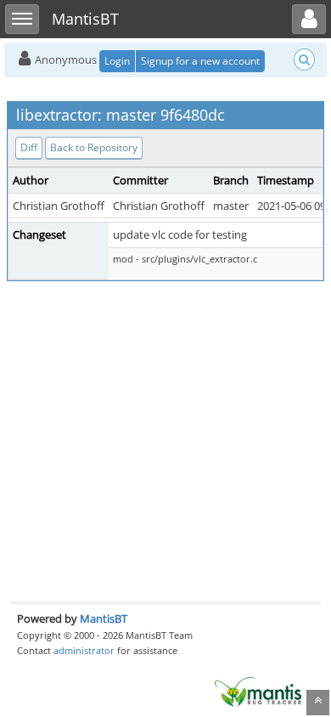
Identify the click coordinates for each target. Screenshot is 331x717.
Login (117, 61)
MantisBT (103, 618)
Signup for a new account (200, 61)
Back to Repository (93, 147)
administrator (84, 650)
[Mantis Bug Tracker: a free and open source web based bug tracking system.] (258, 690)
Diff (28, 147)
